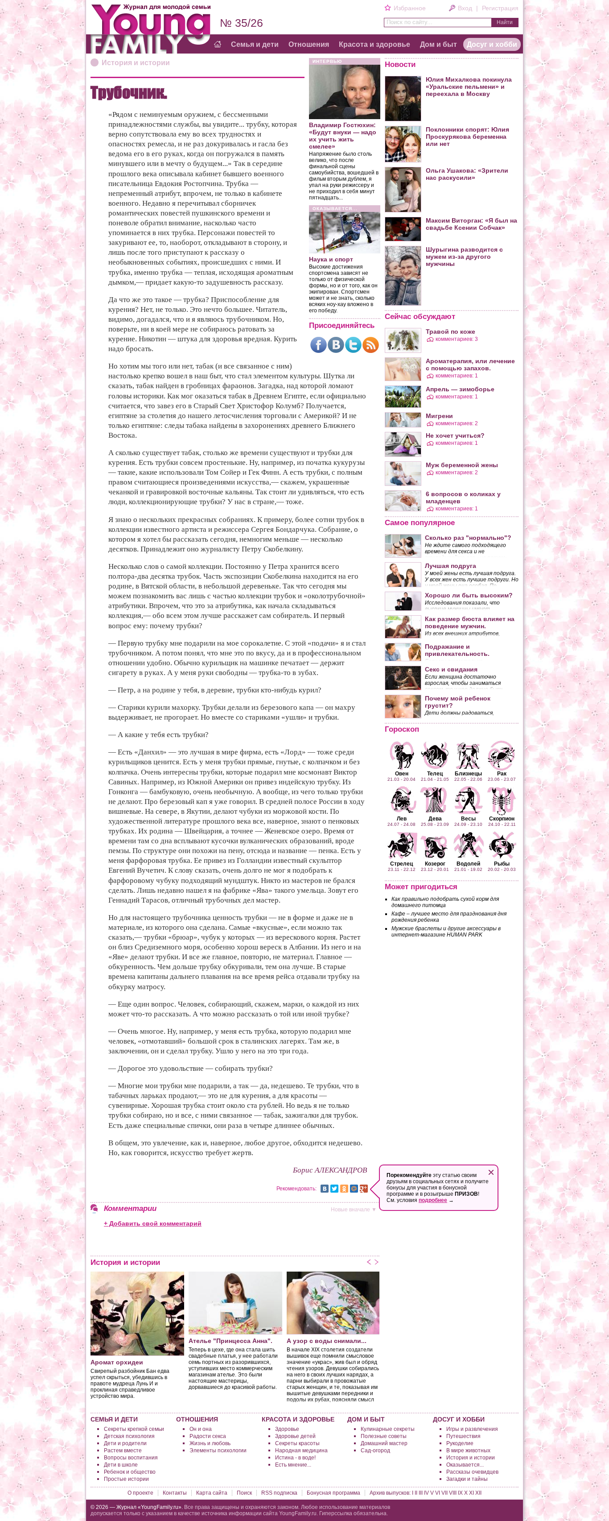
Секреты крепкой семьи (134, 1429)
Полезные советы (384, 1436)
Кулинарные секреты (388, 1429)
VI (437, 1493)
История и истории (136, 62)
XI (471, 1493)
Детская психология (129, 1436)
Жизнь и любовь (209, 1443)
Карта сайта (211, 1493)
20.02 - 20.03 (502, 866)
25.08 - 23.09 (435, 821)
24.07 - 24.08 (401, 821)
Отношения (308, 44)
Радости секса (207, 1436)
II (416, 1493)
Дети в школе (121, 1465)
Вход (465, 8)
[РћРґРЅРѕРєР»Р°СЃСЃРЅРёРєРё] (344, 1189)
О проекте (140, 1493)
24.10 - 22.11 (502, 821)
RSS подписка (279, 1493)
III (421, 1493)
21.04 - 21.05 (435, 776)
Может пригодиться (421, 887)
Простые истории (126, 1479)
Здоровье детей (295, 1436)
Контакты (175, 1493)
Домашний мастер (384, 1443)
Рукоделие (459, 1443)
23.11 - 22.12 (402, 866)
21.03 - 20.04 (401, 776)
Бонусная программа (333, 1493)
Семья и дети (255, 44)
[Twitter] (353, 345)
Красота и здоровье (374, 44)
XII (478, 1493)
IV (426, 1493)
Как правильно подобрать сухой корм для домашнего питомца (445, 902)
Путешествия (463, 1436)
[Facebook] (318, 345)
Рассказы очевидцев (472, 1472)
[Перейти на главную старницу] (217, 45)
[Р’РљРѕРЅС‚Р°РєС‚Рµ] (325, 1189)
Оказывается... (465, 1465)
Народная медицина (301, 1450)
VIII (453, 1493)
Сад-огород (375, 1450)
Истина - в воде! (295, 1458)
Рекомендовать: (296, 1188)
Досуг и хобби (492, 44)
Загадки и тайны (467, 1479)
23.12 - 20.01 (435, 866)
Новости (400, 64)
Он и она (200, 1429)
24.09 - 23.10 (468, 821)
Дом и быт (438, 44)
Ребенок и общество (130, 1472)
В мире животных (468, 1450)
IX (460, 1493)
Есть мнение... (293, 1465)
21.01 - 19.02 (468, 866)
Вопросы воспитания (131, 1458)
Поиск (244, 1493)
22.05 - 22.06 (468, 776)
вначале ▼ (354, 1209)
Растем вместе (123, 1450)
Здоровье (287, 1429)
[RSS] (370, 345)
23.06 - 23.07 (502, 776)
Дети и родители (125, 1443)
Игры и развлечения (472, 1429)
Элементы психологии (218, 1450)
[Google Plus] (364, 1189)
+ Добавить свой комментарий (153, 1223)
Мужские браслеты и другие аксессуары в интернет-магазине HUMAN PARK (446, 931)
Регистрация (500, 8)
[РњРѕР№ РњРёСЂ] (354, 1189)
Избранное (409, 8)
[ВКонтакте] (336, 345)
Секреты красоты (297, 1443)
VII (444, 1493)
